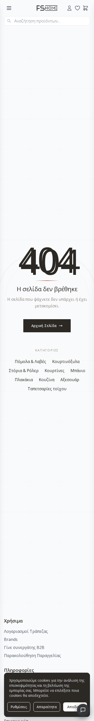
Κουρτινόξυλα (65, 361)
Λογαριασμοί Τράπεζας (26, 631)
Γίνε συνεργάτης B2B (24, 647)
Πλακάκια (24, 379)
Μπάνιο (77, 370)
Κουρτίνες (54, 370)
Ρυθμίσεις (19, 706)
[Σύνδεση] (69, 8)
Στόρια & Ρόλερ (24, 370)
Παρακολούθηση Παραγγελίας (32, 655)
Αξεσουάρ (69, 379)
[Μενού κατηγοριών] (9, 8)
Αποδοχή (75, 706)
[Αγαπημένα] (77, 8)
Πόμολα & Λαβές (30, 361)
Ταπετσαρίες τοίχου (47, 388)
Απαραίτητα (47, 706)
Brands (11, 639)
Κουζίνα (46, 379)
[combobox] (47, 21)
